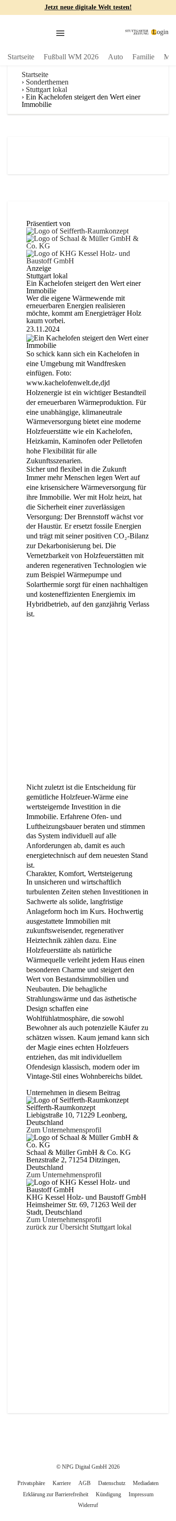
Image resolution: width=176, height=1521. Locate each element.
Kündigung (108, 1494)
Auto (115, 57)
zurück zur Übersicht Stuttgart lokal (78, 1227)
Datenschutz (111, 1483)
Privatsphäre (31, 1483)
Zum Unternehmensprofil (63, 1130)
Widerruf (88, 1505)
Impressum (141, 1494)
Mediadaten (146, 1483)
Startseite (21, 57)
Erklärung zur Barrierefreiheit (55, 1494)
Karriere (62, 1483)
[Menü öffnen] (60, 33)
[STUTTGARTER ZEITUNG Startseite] (141, 32)
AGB (84, 1483)
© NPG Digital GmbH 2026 (88, 1467)
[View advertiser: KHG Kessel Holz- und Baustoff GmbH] (88, 247)
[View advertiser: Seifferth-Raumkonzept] (77, 225)
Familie (143, 57)
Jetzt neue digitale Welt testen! (88, 7)
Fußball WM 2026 (71, 57)
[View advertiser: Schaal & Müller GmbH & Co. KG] (88, 232)
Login (160, 31)
